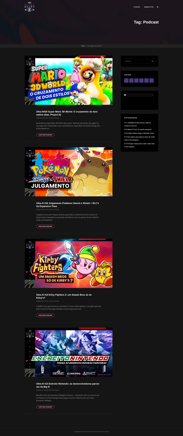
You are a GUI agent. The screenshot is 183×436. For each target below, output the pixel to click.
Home (83, 46)
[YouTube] (126, 80)
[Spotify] (131, 80)
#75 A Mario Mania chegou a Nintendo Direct (139, 133)
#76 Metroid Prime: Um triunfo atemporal (138, 129)
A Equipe (137, 7)
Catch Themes (105, 431)
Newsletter (148, 7)
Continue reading (46, 135)
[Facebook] (151, 80)
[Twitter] (146, 80)
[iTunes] (136, 80)
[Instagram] (141, 80)
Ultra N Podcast (55, 118)
